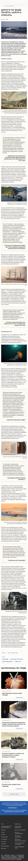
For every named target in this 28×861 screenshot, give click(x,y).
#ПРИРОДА (5, 659)
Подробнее (19, 697)
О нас (2, 824)
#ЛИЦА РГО (18, 661)
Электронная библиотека (18, 827)
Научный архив (5, 846)
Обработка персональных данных (20, 840)
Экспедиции (4, 839)
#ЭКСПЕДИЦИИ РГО (7, 661)
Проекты (3, 834)
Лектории (3, 841)
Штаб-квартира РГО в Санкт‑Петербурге (6, 827)
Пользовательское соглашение (19, 843)
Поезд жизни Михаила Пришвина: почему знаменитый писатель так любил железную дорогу (13, 724)
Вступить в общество (20, 830)
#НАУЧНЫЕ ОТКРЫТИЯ (16, 659)
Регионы (3, 830)
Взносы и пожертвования (19, 833)
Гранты (3, 832)
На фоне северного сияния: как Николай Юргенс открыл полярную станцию (13, 755)
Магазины (3, 848)
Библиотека (18, 824)
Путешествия (4, 836)
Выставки (3, 843)
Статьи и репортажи (9, 6)
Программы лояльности (18, 836)
